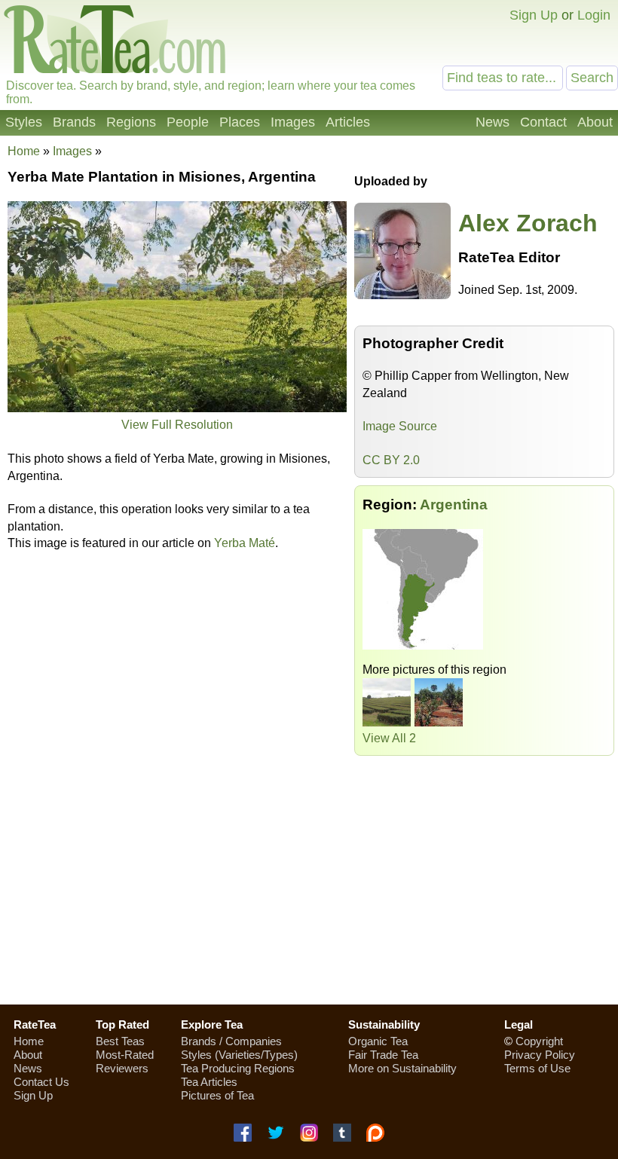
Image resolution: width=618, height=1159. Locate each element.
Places (239, 122)
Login (593, 15)
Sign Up (533, 15)
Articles (348, 122)
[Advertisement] (309, 885)
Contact (543, 122)
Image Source (400, 426)
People (188, 122)
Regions (131, 122)
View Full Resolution (177, 424)
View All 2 (389, 738)
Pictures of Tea (217, 1095)
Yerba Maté (244, 543)
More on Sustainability (402, 1068)
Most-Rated (125, 1054)
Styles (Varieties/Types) (239, 1054)
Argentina (454, 504)
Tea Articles (209, 1081)
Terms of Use (537, 1068)
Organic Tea (378, 1041)
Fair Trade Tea (383, 1054)
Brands (74, 122)
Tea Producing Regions (238, 1068)
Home (24, 151)
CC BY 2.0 (391, 460)
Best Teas (120, 1041)
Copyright (539, 1041)
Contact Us (41, 1081)
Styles (23, 122)
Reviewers (122, 1068)
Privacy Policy (539, 1054)
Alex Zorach (528, 223)
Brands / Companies (231, 1041)
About (595, 122)
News (492, 122)
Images (293, 122)
